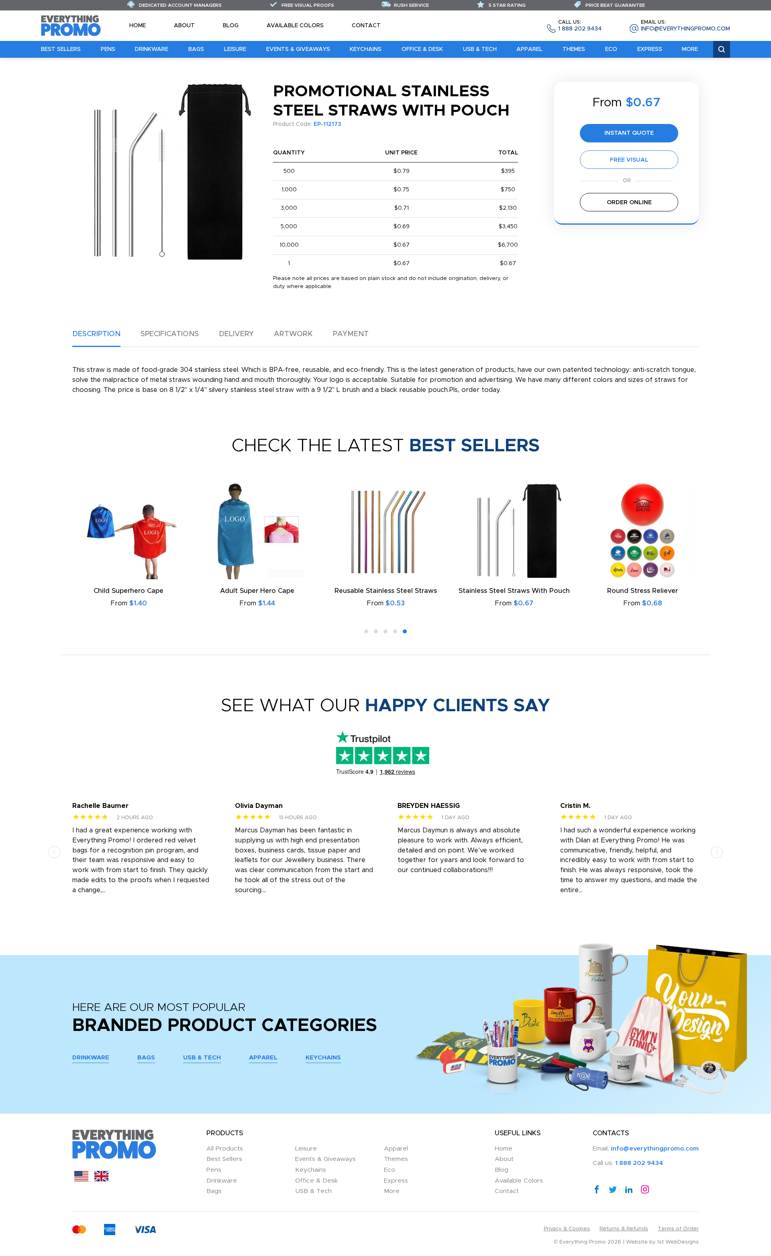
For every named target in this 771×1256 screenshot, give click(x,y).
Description (96, 334)
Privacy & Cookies (567, 1229)
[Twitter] (613, 1189)
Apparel (529, 49)
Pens (108, 49)
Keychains (365, 49)
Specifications (170, 334)
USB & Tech (480, 49)
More (690, 49)
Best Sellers (61, 49)
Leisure (235, 49)
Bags (196, 49)
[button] (366, 631)
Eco (611, 49)
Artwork (293, 334)
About (184, 25)
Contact (366, 25)
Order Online (629, 202)
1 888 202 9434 (580, 26)
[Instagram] (645, 1189)
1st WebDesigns (678, 1242)
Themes (574, 49)
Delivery (236, 334)
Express (649, 49)
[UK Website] (101, 1179)
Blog (231, 25)
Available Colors (295, 25)
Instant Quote (629, 133)
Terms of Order (678, 1229)
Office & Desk (422, 49)
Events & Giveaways (298, 49)
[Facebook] (597, 1189)
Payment (351, 334)
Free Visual (629, 160)
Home (137, 25)
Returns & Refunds (624, 1229)
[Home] (71, 25)
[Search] (721, 49)
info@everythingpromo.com (685, 26)
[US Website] (81, 1179)
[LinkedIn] (629, 1189)
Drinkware (151, 49)
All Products (224, 1149)
